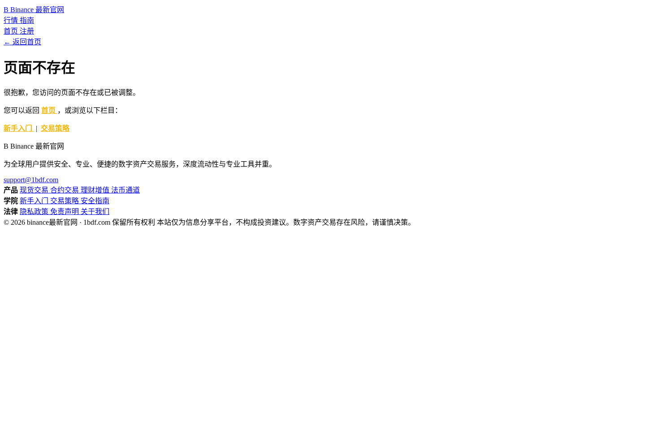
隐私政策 (35, 211)
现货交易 (35, 190)
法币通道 (125, 190)
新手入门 (19, 128)
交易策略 (55, 128)
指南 (27, 20)
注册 (27, 31)
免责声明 (65, 211)
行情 (12, 20)
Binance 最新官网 (34, 9)
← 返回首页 (22, 42)
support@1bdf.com (31, 180)
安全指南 (95, 201)
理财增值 (96, 190)
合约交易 (65, 190)
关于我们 (95, 211)
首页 (12, 31)
